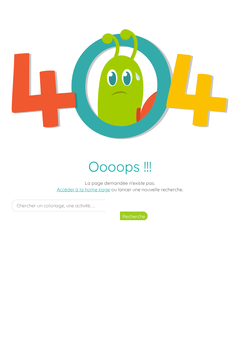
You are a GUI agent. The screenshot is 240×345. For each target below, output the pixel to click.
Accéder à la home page (83, 189)
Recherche (133, 216)
